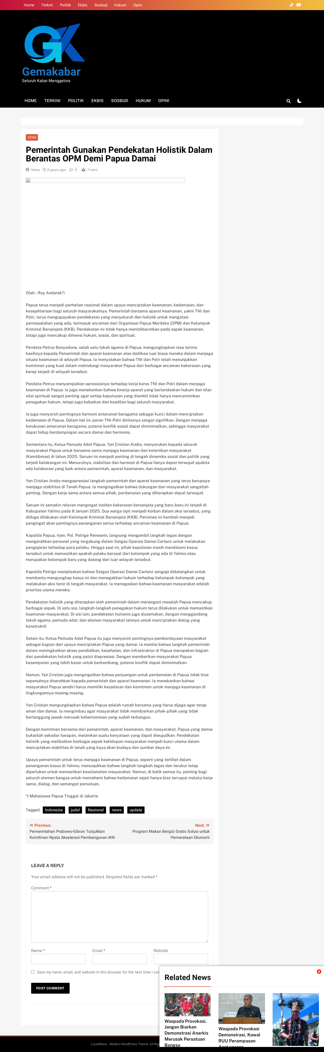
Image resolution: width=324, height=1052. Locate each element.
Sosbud (100, 5)
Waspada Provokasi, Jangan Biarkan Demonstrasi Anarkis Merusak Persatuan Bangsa (186, 1033)
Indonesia (54, 810)
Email (98, 951)
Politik (65, 5)
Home (29, 5)
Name (38, 951)
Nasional (96, 810)
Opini (137, 5)
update (136, 810)
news (117, 810)
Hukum (120, 5)
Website (160, 951)
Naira (35, 170)
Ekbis (82, 5)
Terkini (47, 5)
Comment (41, 888)
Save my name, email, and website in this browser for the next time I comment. (104, 972)
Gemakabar (51, 72)
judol (75, 810)
